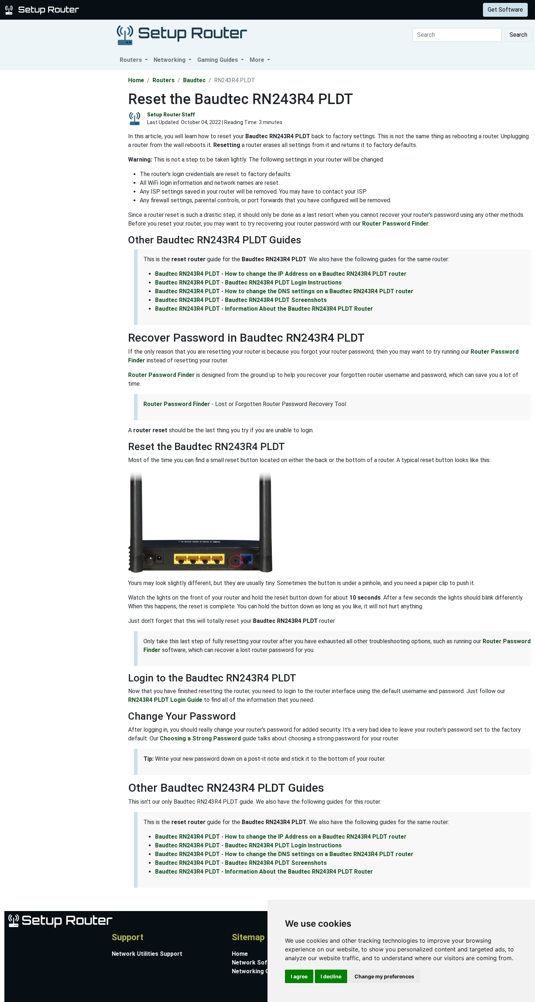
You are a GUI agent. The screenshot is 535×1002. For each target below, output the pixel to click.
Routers (114, 9)
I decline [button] (331, 976)
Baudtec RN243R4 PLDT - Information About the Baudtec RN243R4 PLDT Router (264, 308)
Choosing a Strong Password (200, 738)
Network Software (257, 962)
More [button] (258, 59)
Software (182, 9)
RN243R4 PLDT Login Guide (165, 699)
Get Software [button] (505, 9)
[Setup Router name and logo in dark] (182, 35)
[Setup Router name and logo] (43, 9)
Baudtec (194, 80)
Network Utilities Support (147, 953)
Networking (147, 9)
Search (518, 34)
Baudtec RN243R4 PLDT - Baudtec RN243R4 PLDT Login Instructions (248, 282)
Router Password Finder (395, 223)
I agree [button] (299, 976)
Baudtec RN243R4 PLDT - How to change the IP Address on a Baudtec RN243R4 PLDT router (281, 273)
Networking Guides (258, 971)
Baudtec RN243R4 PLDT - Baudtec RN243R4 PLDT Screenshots (241, 300)
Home (136, 80)
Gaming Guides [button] (218, 59)
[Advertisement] (63, 179)
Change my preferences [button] (384, 976)
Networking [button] (170, 59)
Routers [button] (131, 59)
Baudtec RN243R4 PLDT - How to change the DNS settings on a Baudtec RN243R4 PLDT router (284, 291)
